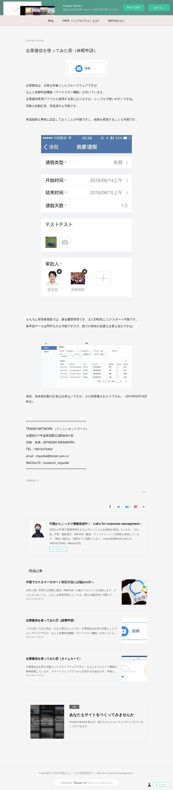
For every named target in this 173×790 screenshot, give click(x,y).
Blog (50, 20)
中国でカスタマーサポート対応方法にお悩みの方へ (60, 582)
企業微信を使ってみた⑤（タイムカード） (54, 658)
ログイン (159, 7)
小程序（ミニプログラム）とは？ (81, 20)
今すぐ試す (134, 7)
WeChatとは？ (116, 20)
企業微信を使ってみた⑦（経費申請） (51, 620)
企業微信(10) (32, 480)
